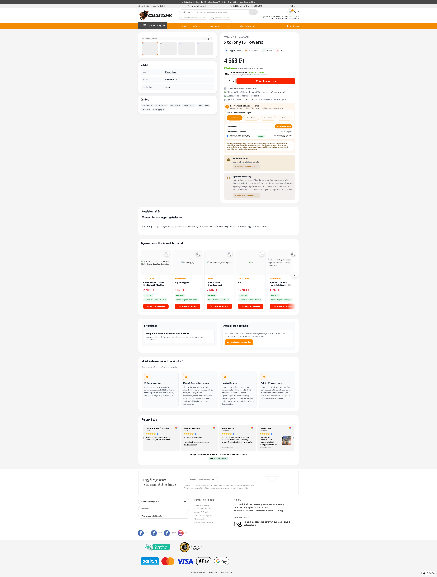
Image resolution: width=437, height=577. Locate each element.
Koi (239, 282)
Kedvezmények (215, 26)
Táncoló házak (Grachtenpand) (214, 283)
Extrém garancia (198, 26)
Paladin (284, 117)
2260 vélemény (234, 454)
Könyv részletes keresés (219, 18)
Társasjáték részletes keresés (193, 18)
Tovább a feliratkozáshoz (199, 479)
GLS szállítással (251, 99)
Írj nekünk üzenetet (198, 6)
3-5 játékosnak (189, 105)
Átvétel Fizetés (144, 6)
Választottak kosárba (283, 126)
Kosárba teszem (267, 81)
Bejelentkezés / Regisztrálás (239, 342)
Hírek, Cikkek (293, 26)
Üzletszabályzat (201, 519)
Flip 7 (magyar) (182, 282)
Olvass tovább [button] (189, 448)
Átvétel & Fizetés (201, 512)
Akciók (184, 26)
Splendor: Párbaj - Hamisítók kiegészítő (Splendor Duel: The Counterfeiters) (280, 286)
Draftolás (146, 109)
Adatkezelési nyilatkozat (205, 515)
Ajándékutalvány (201, 505)
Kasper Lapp (171, 72)
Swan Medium (251, 117)
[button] (293, 438)
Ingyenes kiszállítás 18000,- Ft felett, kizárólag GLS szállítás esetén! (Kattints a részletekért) (280, 17)
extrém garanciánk (276, 92)
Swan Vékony (235, 117)
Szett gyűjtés (159, 109)
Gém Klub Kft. (171, 79)
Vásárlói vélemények (247, 26)
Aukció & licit (204, 105)
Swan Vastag (268, 117)
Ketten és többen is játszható (154, 105)
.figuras (173, 533)
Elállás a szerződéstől (203, 522)
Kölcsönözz (230, 26)
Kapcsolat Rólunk (158, 6)
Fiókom (293, 6)
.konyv (160, 533)
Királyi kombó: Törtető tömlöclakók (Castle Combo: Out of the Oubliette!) (154, 286)
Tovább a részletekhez (246, 195)
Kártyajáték (175, 105)
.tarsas (146, 533)
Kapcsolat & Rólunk (202, 508)
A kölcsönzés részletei (246, 167)
